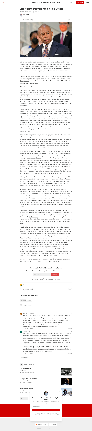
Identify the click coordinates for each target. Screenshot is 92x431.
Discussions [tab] (31, 364)
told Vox (25, 194)
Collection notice (55, 420)
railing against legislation (34, 181)
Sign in (87, 2)
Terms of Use (53, 413)
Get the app (53, 424)
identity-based (59, 162)
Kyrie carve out (33, 217)
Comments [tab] (23, 300)
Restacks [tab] (29, 300)
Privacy (45, 420)
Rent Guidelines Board (37, 127)
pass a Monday (47, 71)
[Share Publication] (74, 2)
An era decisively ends (25, 380)
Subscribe (80, 2)
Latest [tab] (25, 364)
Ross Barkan (26, 14)
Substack (39, 428)
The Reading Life (25, 369)
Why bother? (23, 370)
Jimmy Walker (24, 81)
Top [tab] (21, 364)
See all (23, 398)
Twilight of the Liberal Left (28, 379)
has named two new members (37, 151)
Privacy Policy (57, 414)
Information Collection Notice (45, 414)
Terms (49, 420)
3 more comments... (24, 357)
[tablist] (26, 300)
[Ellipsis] (71, 313)
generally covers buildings (36, 167)
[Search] (71, 2)
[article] (46, 371)
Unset (24, 331)
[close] (60, 391)
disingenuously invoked (34, 158)
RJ (23, 313)
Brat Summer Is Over (26, 389)
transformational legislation (47, 122)
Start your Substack (42, 424)
